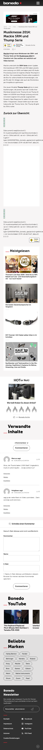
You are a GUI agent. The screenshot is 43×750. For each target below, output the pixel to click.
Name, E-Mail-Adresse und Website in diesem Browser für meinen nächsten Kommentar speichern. (21, 576)
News (14, 26)
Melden (6, 477)
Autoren (7, 733)
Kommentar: (8, 536)
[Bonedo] (13, 3)
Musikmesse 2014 (26, 56)
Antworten (7, 473)
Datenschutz (8, 728)
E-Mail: (6, 564)
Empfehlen (7, 481)
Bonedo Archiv (30, 45)
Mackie (6, 53)
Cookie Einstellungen (12, 738)
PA (10, 26)
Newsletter (15, 709)
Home (5, 26)
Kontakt (7, 719)
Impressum (8, 724)
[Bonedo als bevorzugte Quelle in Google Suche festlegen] (18, 45)
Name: (6, 554)
